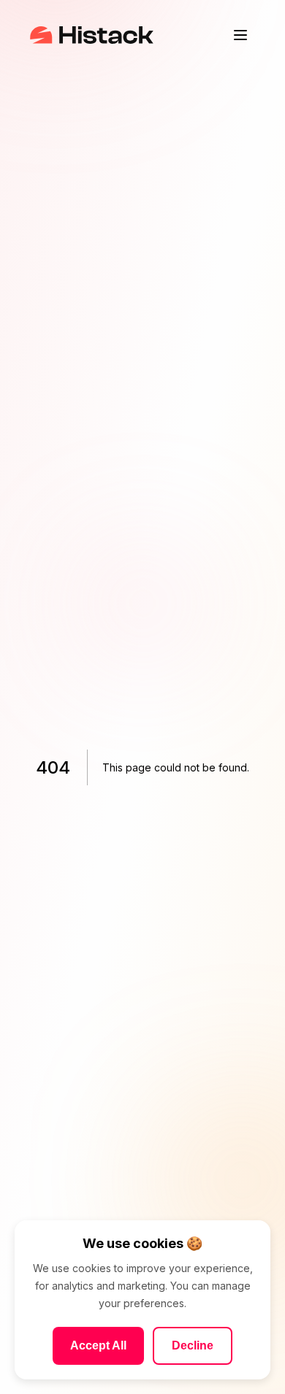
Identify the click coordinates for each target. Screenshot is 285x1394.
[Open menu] (240, 35)
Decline (192, 1345)
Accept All (98, 1345)
